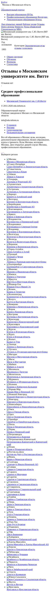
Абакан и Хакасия (15, 177)
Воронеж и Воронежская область (22, 247)
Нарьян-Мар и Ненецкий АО (20, 392)
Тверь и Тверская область (19, 504)
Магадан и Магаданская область (22, 357)
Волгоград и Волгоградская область (24, 237)
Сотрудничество (14, 130)
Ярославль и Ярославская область (23, 589)
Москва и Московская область (21, 162)
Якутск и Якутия (15, 584)
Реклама (10, 127)
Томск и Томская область (18, 509)
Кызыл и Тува (13, 342)
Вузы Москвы (33, 3)
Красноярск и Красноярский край (23, 327)
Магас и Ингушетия (16, 362)
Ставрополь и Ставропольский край (24, 489)
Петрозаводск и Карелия (18, 437)
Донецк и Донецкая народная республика (26, 262)
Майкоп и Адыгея (15, 367)
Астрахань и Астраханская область (23, 192)
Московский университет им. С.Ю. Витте (16, 6)
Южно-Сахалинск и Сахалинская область (26, 579)
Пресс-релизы (7, 27)
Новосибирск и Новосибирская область (25, 407)
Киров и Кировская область (20, 312)
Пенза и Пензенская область (20, 427)
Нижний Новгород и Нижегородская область (28, 397)
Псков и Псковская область (19, 449)
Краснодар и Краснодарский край (23, 322)
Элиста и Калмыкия (16, 574)
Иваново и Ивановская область (21, 272)
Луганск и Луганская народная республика (27, 352)
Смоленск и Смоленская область (22, 484)
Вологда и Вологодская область (22, 242)
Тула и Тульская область (18, 514)
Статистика (12, 64)
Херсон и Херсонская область (21, 549)
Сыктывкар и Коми (16, 494)
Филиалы (11, 62)
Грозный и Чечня (15, 257)
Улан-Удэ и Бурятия (16, 524)
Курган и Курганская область (20, 332)
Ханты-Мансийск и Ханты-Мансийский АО (28, 544)
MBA (19, 29)
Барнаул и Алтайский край (19, 197)
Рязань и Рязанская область (19, 459)
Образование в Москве (18, 3)
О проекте (11, 125)
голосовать (27, 48)
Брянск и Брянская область (19, 217)
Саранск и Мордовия (17, 474)
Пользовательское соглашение (21, 132)
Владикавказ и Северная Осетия (22, 227)
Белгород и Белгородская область (22, 202)
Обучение (11, 59)
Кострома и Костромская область (22, 317)
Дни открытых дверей (11, 24)
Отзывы (41, 24)
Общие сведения (14, 57)
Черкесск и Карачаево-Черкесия (22, 564)
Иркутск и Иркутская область (21, 282)
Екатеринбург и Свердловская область (25, 267)
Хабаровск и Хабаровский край (22, 539)
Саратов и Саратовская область (21, 479)
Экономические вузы (35, 45)
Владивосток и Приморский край (23, 222)
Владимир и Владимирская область (23, 232)
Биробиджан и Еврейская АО (21, 207)
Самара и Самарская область (20, 469)
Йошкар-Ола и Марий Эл (19, 287)
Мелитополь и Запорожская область (24, 377)
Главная (4, 3)
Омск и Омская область (18, 412)
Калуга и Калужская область (20, 302)
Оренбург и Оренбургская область (23, 422)
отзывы (17, 48)
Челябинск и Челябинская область (23, 559)
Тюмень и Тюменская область (21, 519)
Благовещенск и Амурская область (23, 212)
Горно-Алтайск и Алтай (18, 252)
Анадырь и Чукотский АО (19, 182)
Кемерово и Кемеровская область (22, 307)
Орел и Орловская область (19, 417)
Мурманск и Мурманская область (22, 382)
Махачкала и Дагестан (17, 372)
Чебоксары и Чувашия (17, 554)
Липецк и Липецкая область (20, 347)
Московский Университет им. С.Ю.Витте (26, 101)
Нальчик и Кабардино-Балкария (22, 387)
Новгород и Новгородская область (23, 402)
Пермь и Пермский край (18, 432)
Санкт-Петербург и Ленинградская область (27, 167)
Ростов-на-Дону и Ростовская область (24, 454)
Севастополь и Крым (17, 172)
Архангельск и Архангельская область (25, 187)
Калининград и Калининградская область (26, 297)
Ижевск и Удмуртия (16, 277)
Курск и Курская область (18, 337)
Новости (19, 27)
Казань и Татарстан (16, 292)
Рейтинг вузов (29, 24)
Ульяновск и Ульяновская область (22, 529)
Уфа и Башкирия (14, 534)
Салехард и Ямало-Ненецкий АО (22, 464)
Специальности (8, 29)
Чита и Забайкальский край (20, 569)
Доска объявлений (32, 27)
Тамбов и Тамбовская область (21, 499)
